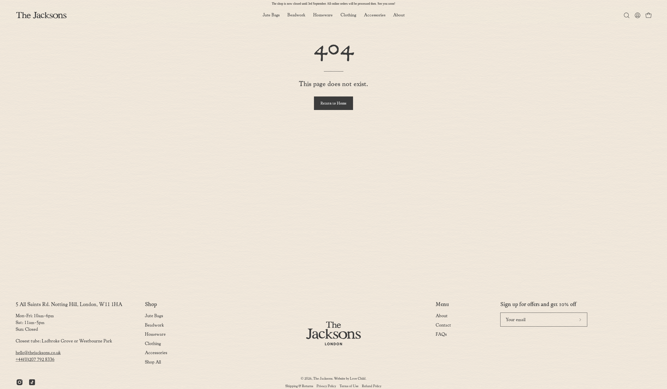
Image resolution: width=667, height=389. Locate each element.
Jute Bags (154, 316)
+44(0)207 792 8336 (35, 359)
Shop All (153, 362)
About (442, 316)
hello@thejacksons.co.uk (38, 353)
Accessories (156, 353)
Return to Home (333, 103)
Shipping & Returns (299, 386)
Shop (151, 304)
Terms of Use (349, 386)
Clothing (153, 344)
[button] (399, 15)
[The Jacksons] (42, 15)
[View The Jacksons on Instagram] (18, 382)
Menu (442, 304)
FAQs (441, 334)
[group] (333, 3)
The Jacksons (322, 378)
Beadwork (154, 325)
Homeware (155, 334)
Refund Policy (371, 386)
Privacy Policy (326, 386)
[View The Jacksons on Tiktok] (31, 382)
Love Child (358, 378)
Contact (443, 325)
